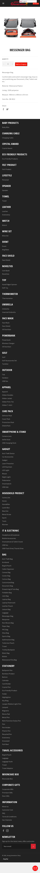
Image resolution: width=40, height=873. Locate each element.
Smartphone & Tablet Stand (12, 542)
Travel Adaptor (7, 768)
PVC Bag (5, 629)
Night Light (6, 477)
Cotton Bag (6, 579)
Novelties (5, 274)
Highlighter (6, 697)
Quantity (5, 59)
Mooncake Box (7, 779)
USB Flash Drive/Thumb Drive (12, 548)
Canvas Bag (6, 572)
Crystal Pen (6, 687)
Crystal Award (7, 148)
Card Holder (6, 684)
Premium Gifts (7, 793)
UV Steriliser (6, 329)
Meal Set (5, 511)
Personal (5, 180)
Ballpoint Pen (7, 670)
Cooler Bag (6, 576)
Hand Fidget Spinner (9, 284)
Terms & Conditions (9, 817)
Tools (4, 521)
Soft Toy (5, 288)
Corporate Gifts (7, 789)
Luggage (5, 613)
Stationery (6, 215)
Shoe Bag (5, 633)
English (24, 1)
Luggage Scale (7, 761)
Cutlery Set (6, 498)
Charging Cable (7, 138)
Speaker (5, 190)
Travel (4, 646)
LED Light (5, 470)
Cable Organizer (8, 569)
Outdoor (5, 378)
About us (5, 806)
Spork (4, 518)
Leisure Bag (6, 609)
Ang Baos (5, 250)
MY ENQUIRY (36, 3)
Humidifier (6, 504)
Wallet (4, 656)
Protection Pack (8, 422)
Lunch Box (6, 508)
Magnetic (5, 711)
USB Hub (5, 487)
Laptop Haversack (8, 603)
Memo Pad (6, 714)
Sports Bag (6, 636)
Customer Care (7, 810)
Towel (4, 201)
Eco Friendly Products (10, 159)
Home (4, 501)
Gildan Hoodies (7, 395)
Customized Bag (8, 582)
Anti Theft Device (8, 453)
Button (4, 677)
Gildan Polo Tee (8, 402)
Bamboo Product (8, 674)
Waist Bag (5, 653)
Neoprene (5, 619)
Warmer (5, 524)
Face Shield (6, 260)
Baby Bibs (5, 127)
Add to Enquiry (21, 64)
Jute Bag (5, 596)
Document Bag (7, 586)
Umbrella (5, 309)
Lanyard (5, 707)
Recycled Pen (7, 734)
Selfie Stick (6, 439)
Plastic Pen (6, 731)
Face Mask (5, 323)
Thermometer (7, 298)
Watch (4, 225)
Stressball (6, 741)
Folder (4, 694)
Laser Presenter (8, 463)
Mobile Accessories (9, 538)
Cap (3, 374)
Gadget (4, 460)
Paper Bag (6, 626)
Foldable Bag (7, 592)
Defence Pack (7, 416)
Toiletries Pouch (8, 643)
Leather (5, 211)
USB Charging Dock (9, 443)
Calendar (5, 680)
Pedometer (6, 480)
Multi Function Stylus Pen (11, 721)
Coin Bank (5, 271)
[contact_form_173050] (35, 868)
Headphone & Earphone (10, 535)
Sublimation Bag (8, 640)
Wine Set (5, 236)
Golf (3, 357)
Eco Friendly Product (9, 690)
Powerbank (6, 340)
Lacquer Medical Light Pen (11, 704)
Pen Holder (6, 727)
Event (4, 246)
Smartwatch (6, 484)
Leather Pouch (7, 606)
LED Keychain (7, 467)
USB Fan (5, 381)
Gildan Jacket (7, 398)
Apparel (5, 392)
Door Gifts (5, 796)
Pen (3, 724)
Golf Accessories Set (9, 360)
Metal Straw (6, 514)
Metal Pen (6, 717)
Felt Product (6, 169)
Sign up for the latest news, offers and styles (18, 841)
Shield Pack (6, 426)
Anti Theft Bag (7, 559)
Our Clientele (7, 820)
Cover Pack (6, 419)
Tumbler (5, 364)
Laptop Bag (6, 599)
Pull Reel (5, 744)
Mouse (4, 474)
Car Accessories (7, 457)
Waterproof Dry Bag (9, 660)
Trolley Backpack (8, 650)
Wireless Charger (8, 343)
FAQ (3, 813)
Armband (5, 562)
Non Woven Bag (8, 623)
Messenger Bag (7, 616)
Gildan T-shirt (7, 405)
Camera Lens (7, 436)
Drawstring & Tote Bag (10, 589)
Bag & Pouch (6, 566)
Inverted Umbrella (9, 312)
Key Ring (5, 701)
